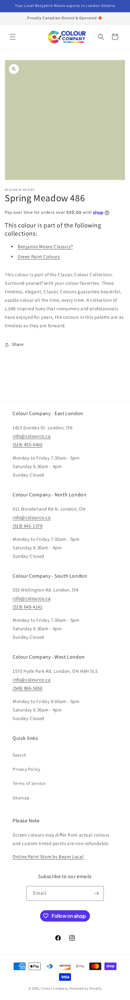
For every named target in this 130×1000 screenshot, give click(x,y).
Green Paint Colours (39, 257)
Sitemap (21, 798)
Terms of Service (29, 783)
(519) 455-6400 (27, 445)
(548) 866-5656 (27, 688)
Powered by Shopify (85, 988)
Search (20, 755)
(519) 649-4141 (27, 607)
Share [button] (18, 344)
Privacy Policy (26, 769)
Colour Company (55, 988)
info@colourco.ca (32, 436)
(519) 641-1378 (27, 526)
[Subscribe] (96, 893)
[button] (13, 37)
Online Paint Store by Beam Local (48, 857)
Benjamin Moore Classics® (45, 246)
